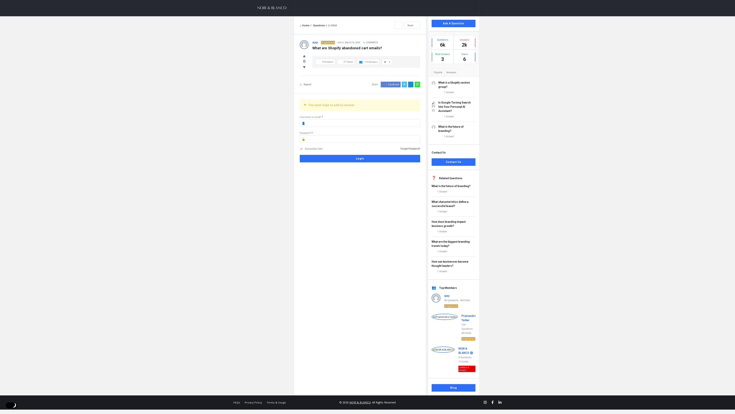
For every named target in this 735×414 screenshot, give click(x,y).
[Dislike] (304, 66)
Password (306, 133)
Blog (453, 387)
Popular (438, 72)
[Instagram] (485, 402)
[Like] (304, 55)
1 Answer (449, 92)
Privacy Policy (253, 402)
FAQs (237, 402)
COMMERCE (372, 42)
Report (307, 84)
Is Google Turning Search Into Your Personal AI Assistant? (454, 107)
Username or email (311, 117)
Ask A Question (453, 23)
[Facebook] (493, 402)
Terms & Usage (276, 402)
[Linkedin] (499, 402)
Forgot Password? (410, 148)
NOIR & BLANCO (360, 402)
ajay (446, 295)
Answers (451, 72)
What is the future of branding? (451, 186)
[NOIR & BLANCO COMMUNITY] (275, 8)
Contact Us (453, 161)
